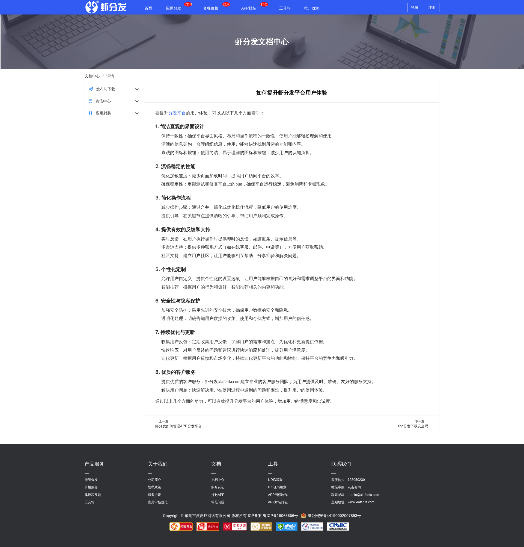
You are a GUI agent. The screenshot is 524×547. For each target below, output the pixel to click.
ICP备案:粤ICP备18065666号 (273, 515)
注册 (432, 7)
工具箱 (285, 8)
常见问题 (217, 502)
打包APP (217, 495)
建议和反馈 (93, 495)
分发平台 (177, 113)
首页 (148, 8)
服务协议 (154, 495)
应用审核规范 (158, 502)
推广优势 (312, 8)
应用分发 (173, 8)
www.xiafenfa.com (361, 502)
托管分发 (91, 480)
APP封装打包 (278, 502)
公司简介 (154, 480)
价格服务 (91, 487)
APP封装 (248, 8)
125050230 (356, 480)
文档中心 (92, 76)
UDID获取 (275, 480)
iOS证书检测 (277, 487)
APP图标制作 (278, 495)
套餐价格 (210, 8)
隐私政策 (154, 487)
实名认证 (217, 487)
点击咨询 (354, 487)
